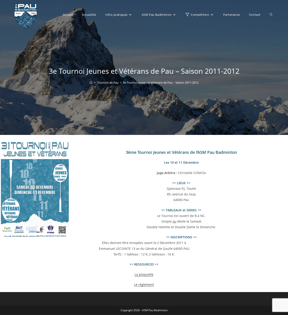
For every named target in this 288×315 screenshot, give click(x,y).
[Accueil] (91, 82)
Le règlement (144, 284)
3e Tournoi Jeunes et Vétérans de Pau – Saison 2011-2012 (160, 82)
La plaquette (144, 274)
